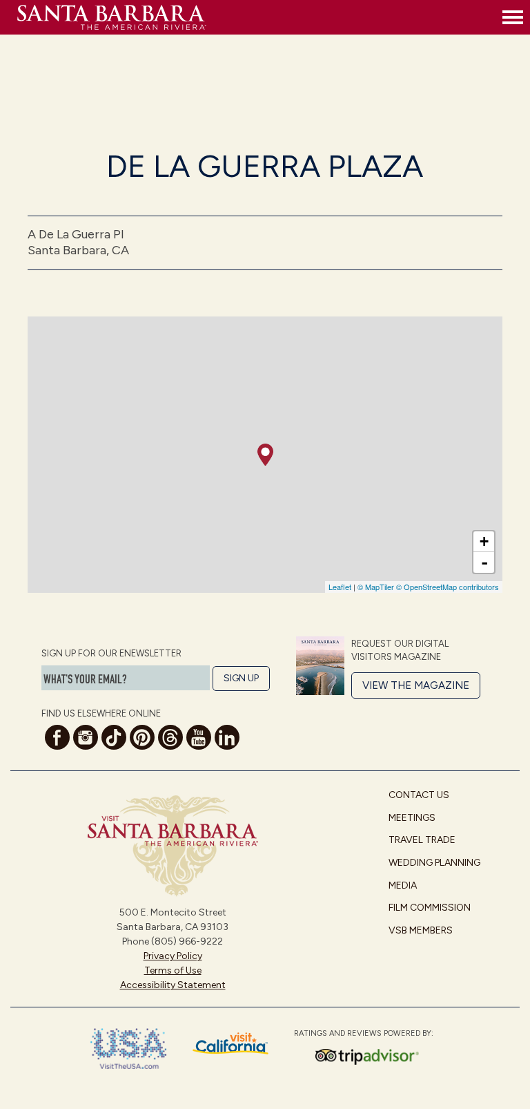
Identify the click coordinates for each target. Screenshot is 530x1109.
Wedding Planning (434, 863)
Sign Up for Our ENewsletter (111, 653)
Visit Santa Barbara (256, 17)
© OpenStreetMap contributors (447, 586)
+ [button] (484, 541)
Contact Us (419, 795)
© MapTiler (375, 586)
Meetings (412, 818)
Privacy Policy (173, 956)
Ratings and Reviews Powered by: (363, 1033)
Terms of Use (173, 970)
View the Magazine (415, 685)
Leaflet (339, 586)
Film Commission (430, 907)
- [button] (484, 562)
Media (403, 885)
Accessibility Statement (173, 985)
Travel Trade (422, 840)
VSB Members (421, 930)
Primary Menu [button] (512, 17)
